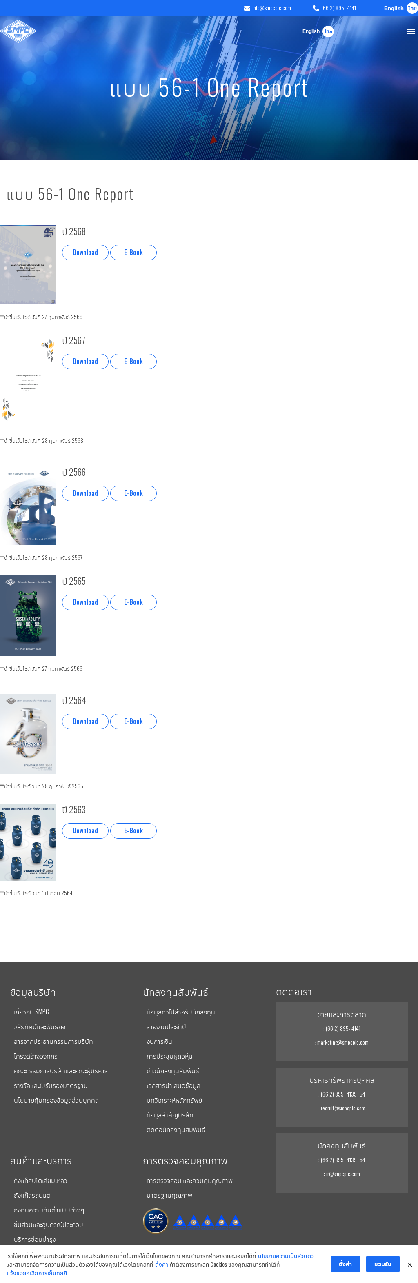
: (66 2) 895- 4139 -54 (341, 1094)
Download (85, 252)
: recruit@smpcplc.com (341, 1107)
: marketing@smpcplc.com (342, 1042)
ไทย (412, 9)
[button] (411, 31)
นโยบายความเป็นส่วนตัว (286, 1255)
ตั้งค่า (161, 1264)
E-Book (133, 252)
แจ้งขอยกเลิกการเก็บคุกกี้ (37, 1272)
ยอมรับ (382, 1263)
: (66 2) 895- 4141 (341, 1028)
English (394, 9)
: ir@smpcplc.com (342, 1173)
